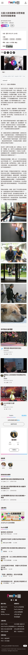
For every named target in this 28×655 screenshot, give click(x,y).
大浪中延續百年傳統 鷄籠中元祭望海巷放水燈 (14, 566)
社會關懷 (5, 39)
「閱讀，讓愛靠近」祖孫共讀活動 (12, 574)
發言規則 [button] (24, 415)
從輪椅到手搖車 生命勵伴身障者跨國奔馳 (13, 540)
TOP (25, 645)
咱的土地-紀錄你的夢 (6, 629)
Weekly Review (5, 614)
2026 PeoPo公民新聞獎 (7, 626)
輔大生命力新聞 (7, 542)
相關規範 (3, 609)
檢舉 (12, 25)
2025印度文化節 (9, 403)
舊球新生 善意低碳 (7, 532)
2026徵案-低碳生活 (19, 624)
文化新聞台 (6, 583)
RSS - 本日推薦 (5, 641)
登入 (18, 420)
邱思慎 (12, 42)
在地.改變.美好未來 (19, 629)
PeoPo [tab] (11, 415)
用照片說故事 (4, 631)
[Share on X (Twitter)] (8, 52)
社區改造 (12, 39)
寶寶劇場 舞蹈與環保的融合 (12, 348)
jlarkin (3, 468)
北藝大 (8, 42)
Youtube (16, 600)
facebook (11, 600)
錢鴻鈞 (5, 378)
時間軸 (3, 612)
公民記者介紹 (17, 614)
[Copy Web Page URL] (14, 52)
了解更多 (14, 450)
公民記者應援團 (18, 612)
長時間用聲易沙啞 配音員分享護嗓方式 (14, 581)
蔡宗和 (5, 569)
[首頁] (14, 3)
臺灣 (7, 33)
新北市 (11, 33)
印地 (5, 405)
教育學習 (18, 39)
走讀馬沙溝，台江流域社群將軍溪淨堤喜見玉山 (14, 557)
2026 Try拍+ (4, 624)
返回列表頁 (14, 424)
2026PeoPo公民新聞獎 (8, 523)
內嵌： (4, 72)
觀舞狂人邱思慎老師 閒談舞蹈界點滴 (15, 376)
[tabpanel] (14, 420)
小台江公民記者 (7, 560)
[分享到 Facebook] (5, 52)
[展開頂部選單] (25, 2)
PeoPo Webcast (7, 534)
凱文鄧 (5, 576)
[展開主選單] (2, 2)
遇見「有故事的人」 (19, 631)
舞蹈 (16, 42)
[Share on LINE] (11, 52)
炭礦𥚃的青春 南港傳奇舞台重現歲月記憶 (13, 549)
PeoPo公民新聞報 (19, 607)
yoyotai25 (6, 350)
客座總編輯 (17, 617)
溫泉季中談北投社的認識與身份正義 (12, 479)
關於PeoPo (4, 607)
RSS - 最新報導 (5, 638)
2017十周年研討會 (19, 626)
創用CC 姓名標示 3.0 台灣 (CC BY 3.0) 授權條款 (9, 46)
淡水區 (15, 33)
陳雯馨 (5, 551)
